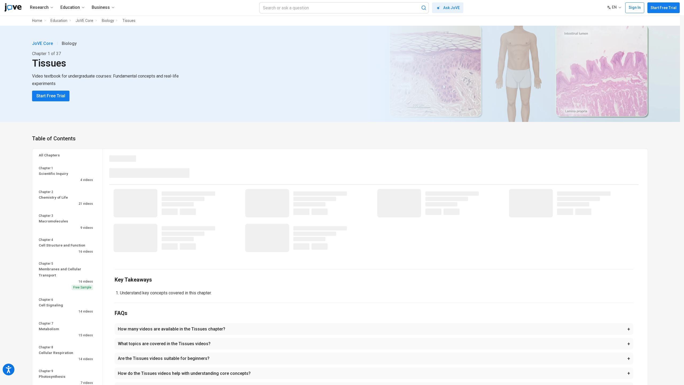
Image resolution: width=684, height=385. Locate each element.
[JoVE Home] (13, 7)
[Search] (423, 7)
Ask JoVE (451, 8)
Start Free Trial (664, 8)
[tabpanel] (374, 224)
